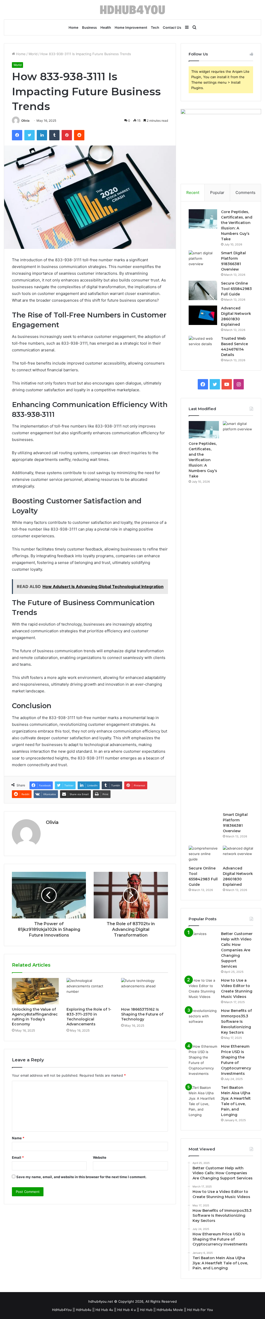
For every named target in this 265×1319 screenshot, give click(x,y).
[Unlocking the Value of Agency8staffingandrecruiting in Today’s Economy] (35, 991)
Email (18, 1157)
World (33, 54)
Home (73, 27)
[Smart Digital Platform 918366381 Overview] (203, 260)
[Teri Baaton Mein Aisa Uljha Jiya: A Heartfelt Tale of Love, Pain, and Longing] (203, 1101)
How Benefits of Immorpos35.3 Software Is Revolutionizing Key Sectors (236, 1021)
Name (18, 1138)
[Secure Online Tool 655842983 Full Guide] (203, 290)
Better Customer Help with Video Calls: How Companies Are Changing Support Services (237, 950)
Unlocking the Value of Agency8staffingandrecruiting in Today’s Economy (35, 1016)
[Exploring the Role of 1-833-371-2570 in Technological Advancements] (90, 991)
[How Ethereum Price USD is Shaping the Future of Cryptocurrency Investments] (203, 1060)
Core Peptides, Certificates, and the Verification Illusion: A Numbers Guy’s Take (203, 460)
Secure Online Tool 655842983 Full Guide (236, 288)
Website (99, 1157)
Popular (217, 192)
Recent (192, 192)
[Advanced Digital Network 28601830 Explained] (203, 315)
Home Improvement (131, 27)
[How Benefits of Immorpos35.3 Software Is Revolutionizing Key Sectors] (203, 1017)
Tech (155, 27)
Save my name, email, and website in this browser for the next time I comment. (81, 1177)
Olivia (25, 120)
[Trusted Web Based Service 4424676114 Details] (203, 345)
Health (105, 27)
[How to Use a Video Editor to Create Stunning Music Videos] (203, 988)
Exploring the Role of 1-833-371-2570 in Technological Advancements (89, 1016)
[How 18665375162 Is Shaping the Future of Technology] (144, 991)
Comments (245, 192)
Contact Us (172, 27)
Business (89, 27)
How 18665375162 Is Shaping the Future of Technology (142, 1014)
